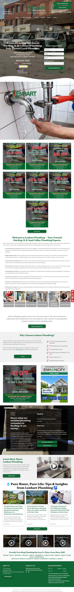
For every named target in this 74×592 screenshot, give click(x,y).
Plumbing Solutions (49, 61)
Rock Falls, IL (18, 555)
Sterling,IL (5, 555)
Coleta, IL (63, 555)
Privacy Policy (15, 589)
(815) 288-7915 (38, 570)
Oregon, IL (47, 555)
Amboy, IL (31, 555)
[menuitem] (17, 17)
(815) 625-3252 (65, 12)
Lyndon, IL (60, 558)
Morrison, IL (25, 555)
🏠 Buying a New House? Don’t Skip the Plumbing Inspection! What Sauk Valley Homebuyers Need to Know (59, 509)
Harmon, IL (22, 558)
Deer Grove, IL (15, 558)
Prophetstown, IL (39, 556)
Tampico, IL (57, 555)
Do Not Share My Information (25, 589)
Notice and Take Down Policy (44, 589)
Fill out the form (19, 349)
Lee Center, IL (29, 558)
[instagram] (29, 572)
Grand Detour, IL (44, 558)
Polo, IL (52, 555)
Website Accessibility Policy (56, 589)
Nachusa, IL (37, 558)
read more (64, 434)
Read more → (7, 524)
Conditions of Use (35, 589)
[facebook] (26, 572)
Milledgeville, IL (39, 555)
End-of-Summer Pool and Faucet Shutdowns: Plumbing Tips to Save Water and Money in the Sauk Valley (37, 509)
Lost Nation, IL (53, 558)
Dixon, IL (11, 555)
